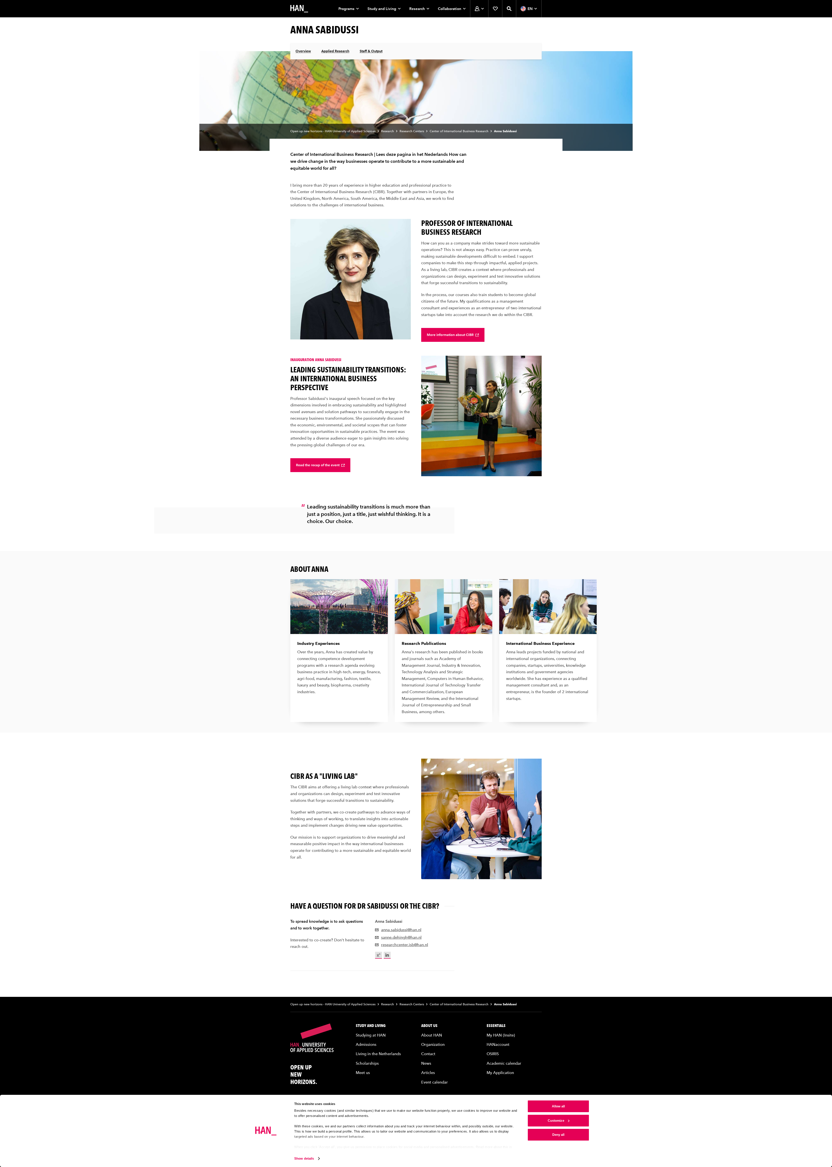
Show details (304, 1158)
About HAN (431, 1035)
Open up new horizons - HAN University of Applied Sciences (332, 131)
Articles (428, 1072)
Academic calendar (504, 1063)
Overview (303, 51)
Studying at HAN (371, 1035)
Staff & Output (371, 51)
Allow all (558, 1106)
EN (530, 9)
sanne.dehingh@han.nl (401, 937)
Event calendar (434, 1082)
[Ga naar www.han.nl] (299, 8)
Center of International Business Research (459, 131)
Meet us (363, 1072)
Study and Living (381, 9)
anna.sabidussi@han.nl (401, 929)
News (426, 1063)
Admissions (366, 1044)
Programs (346, 9)
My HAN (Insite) (501, 1035)
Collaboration (449, 9)
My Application (500, 1072)
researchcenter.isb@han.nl (404, 944)
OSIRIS (493, 1053)
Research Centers (412, 131)
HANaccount (498, 1044)
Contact (428, 1053)
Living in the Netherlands (378, 1053)
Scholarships (367, 1063)
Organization (433, 1044)
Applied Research (335, 51)
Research (417, 9)
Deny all (558, 1134)
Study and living (371, 1025)
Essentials (496, 1025)
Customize (556, 1120)
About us (429, 1025)
